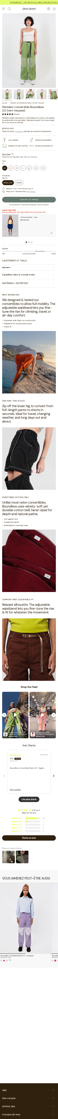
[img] (15, 755)
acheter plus (8, 1106)
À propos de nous (11, 1114)
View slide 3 (31, 242)
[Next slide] (54, 776)
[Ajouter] (51, 232)
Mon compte (9, 1098)
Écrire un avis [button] (29, 837)
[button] (7, 114)
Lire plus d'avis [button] (29, 799)
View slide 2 (29, 242)
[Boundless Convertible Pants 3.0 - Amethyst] (25, 918)
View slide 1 (26, 242)
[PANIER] (54, 9)
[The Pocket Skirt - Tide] (10, 225)
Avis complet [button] (15, 790)
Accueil (4, 103)
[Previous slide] (4, 776)
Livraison (19, 131)
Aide (4, 1090)
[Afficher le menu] (3, 9)
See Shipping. (31, 191)
